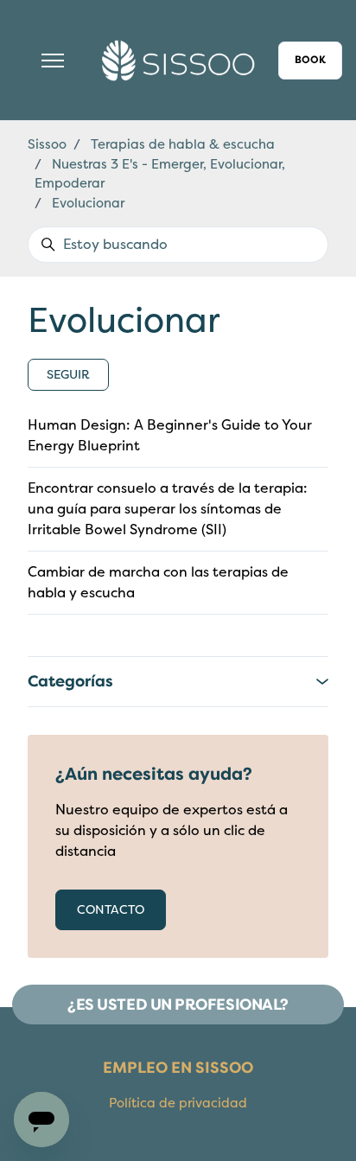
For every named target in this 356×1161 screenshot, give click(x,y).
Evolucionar (88, 203)
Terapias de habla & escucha (183, 144)
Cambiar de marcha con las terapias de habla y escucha (158, 583)
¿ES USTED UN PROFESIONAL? (178, 1004)
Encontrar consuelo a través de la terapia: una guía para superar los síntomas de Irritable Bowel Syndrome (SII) (168, 509)
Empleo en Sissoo (178, 1067)
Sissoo (47, 144)
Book (310, 60)
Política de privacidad (178, 1103)
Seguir (68, 374)
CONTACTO (110, 910)
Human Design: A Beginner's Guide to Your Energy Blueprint (170, 436)
